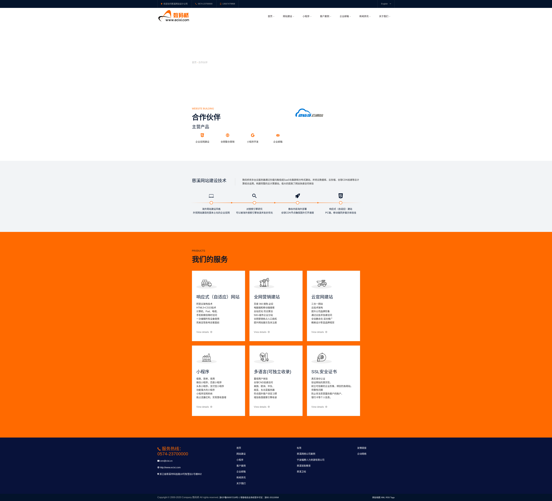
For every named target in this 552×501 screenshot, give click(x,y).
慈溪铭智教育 (304, 466)
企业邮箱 (344, 16)
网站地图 (376, 497)
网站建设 (287, 16)
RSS (388, 497)
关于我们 (383, 16)
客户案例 (324, 16)
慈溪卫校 (301, 471)
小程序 (306, 16)
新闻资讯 (364, 16)
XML (383, 497)
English (384, 4)
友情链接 (361, 448)
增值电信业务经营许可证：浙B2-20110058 (259, 497)
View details (202, 332)
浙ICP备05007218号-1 (229, 497)
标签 (299, 448)
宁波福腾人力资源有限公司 (310, 460)
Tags (392, 497)
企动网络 (361, 454)
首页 (270, 16)
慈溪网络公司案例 (306, 454)
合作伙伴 (203, 62)
